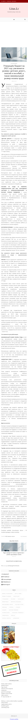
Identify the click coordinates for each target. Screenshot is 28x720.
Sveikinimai (3, 690)
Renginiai (4, 607)
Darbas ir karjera (6, 596)
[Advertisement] (14, 33)
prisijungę (5, 565)
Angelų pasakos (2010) (6, 704)
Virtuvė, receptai (6, 618)
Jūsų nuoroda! (6, 696)
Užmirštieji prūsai (5, 707)
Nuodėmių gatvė (5, 705)
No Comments (24, 536)
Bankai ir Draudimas (7, 593)
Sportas (11, 607)
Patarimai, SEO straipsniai (7, 688)
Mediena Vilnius (4, 685)
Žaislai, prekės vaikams (6, 683)
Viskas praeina (4, 702)
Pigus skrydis (4, 687)
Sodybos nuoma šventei (6, 693)
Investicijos (16, 596)
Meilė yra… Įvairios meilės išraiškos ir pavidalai (11, 701)
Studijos (18, 607)
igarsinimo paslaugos (6, 691)
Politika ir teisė (19, 604)
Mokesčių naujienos (16, 601)
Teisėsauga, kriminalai (18, 612)
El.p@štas (3, 1)
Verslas (13, 615)
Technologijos (6, 612)
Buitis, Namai (18, 593)
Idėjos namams (4, 695)
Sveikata (4, 609)
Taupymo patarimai (13, 609)
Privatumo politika (14, 719)
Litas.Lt (14, 8)
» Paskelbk (8, 1)
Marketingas (5, 601)
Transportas (5, 615)
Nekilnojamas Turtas (7, 604)
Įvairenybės (14, 63)
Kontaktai (14, 1)
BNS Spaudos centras (10, 536)
